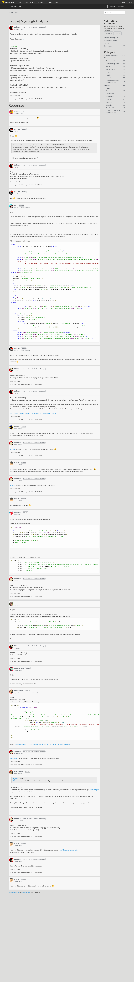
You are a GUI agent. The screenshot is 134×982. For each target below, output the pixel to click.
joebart (17, 129)
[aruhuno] (11, 112)
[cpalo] (11, 604)
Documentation (30, 2)
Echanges (115, 99)
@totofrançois (94, 790)
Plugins (115, 75)
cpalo (16, 603)
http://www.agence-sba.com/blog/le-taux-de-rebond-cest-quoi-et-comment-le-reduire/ (42, 744)
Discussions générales (115, 64)
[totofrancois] (11, 669)
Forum (50, 2)
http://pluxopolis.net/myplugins (68, 850)
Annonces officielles (115, 61)
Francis (16, 462)
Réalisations (115, 94)
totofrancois (19, 668)
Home (20, 2)
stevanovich (18, 691)
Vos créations (115, 78)
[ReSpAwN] (11, 513)
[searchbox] (114, 13)
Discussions (115, 91)
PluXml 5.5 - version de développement (115, 111)
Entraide (115, 66)
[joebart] (11, 130)
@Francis (12, 485)
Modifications (115, 69)
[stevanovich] (11, 692)
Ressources (41, 2)
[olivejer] (11, 427)
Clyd (15, 205)
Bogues (115, 72)
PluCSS (130, 2)
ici (23, 39)
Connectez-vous (14, 892)
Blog (56, 2)
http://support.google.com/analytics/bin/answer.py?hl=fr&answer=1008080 (33, 413)
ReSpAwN (17, 512)
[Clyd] (11, 206)
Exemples (115, 105)
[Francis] (11, 463)
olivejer (17, 426)
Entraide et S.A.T (115, 108)
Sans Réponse (114, 46)
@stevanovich (14, 758)
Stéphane (17, 27)
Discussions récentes (111, 40)
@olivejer (13, 449)
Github (123, 2)
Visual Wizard (115, 96)
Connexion (112, 6)
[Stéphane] (11, 28)
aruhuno (17, 111)
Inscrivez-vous (25, 892)
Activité (106, 43)
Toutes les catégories (111, 38)
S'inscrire (121, 6)
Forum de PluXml (15, 6)
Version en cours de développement (115, 81)
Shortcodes (115, 102)
